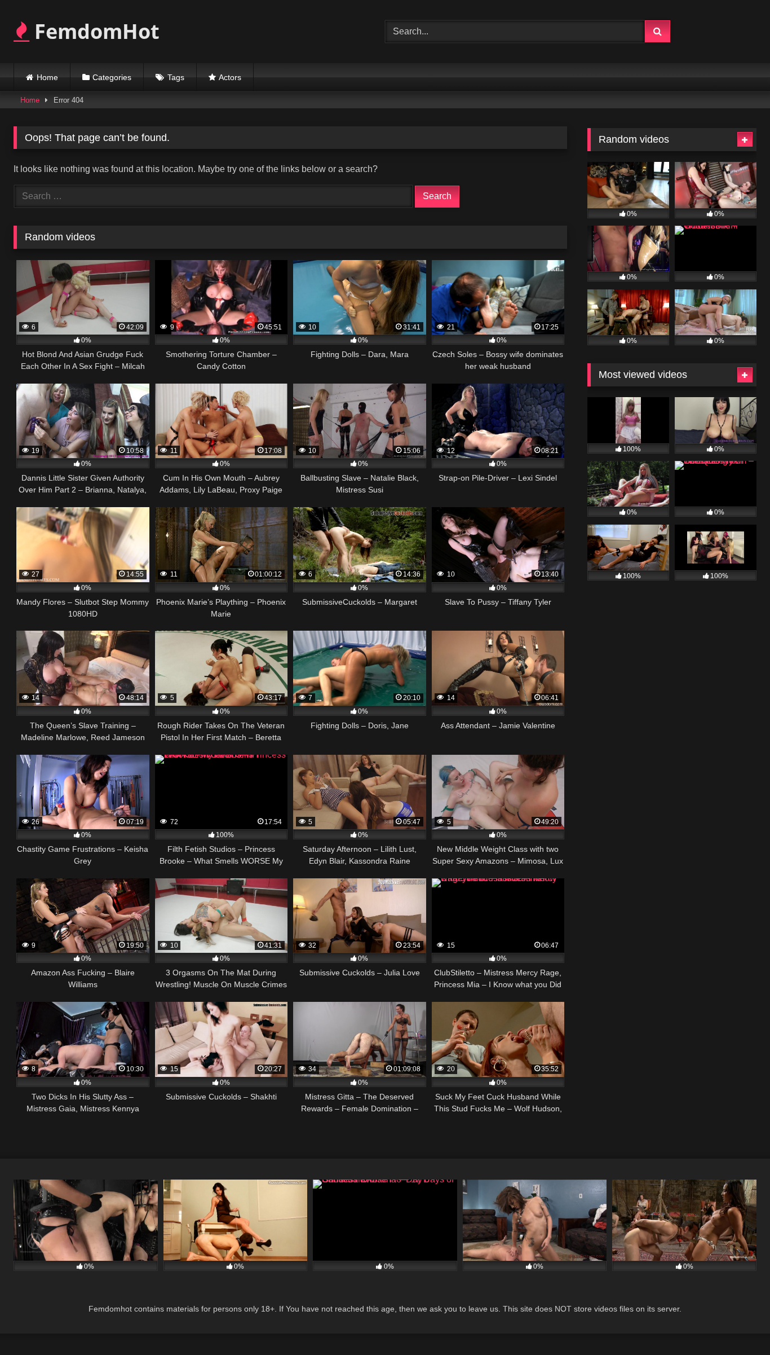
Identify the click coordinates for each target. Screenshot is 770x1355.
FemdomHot (94, 31)
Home (47, 77)
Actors (230, 77)
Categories (111, 77)
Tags (175, 77)
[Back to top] (735, 1321)
